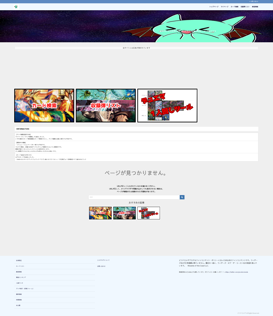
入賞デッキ (19, 283)
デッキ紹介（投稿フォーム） (25, 288)
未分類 (18, 305)
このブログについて (103, 260)
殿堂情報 (255, 6)
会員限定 (19, 260)
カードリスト (20, 266)
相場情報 (19, 300)
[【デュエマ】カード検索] (44, 106)
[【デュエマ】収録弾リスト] (106, 105)
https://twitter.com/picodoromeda (237, 272)
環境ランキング (21, 277)
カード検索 (234, 6)
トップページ (213, 6)
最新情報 (19, 294)
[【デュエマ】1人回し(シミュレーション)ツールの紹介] (167, 106)
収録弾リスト (245, 6)
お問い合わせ (254, 1)
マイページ (224, 6)
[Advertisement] (79, 68)
